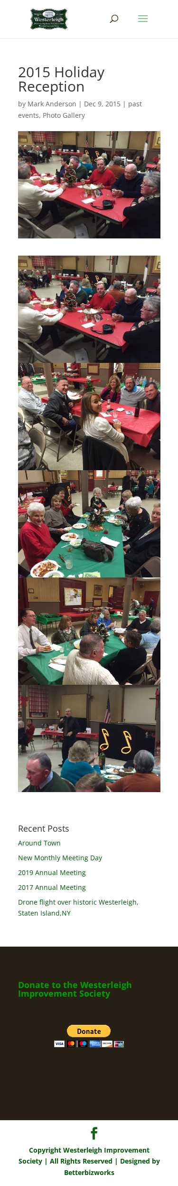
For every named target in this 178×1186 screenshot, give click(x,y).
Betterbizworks (89, 1172)
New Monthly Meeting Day (60, 857)
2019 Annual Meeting (52, 872)
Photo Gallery (64, 115)
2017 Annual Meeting (52, 887)
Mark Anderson (52, 103)
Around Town (39, 842)
